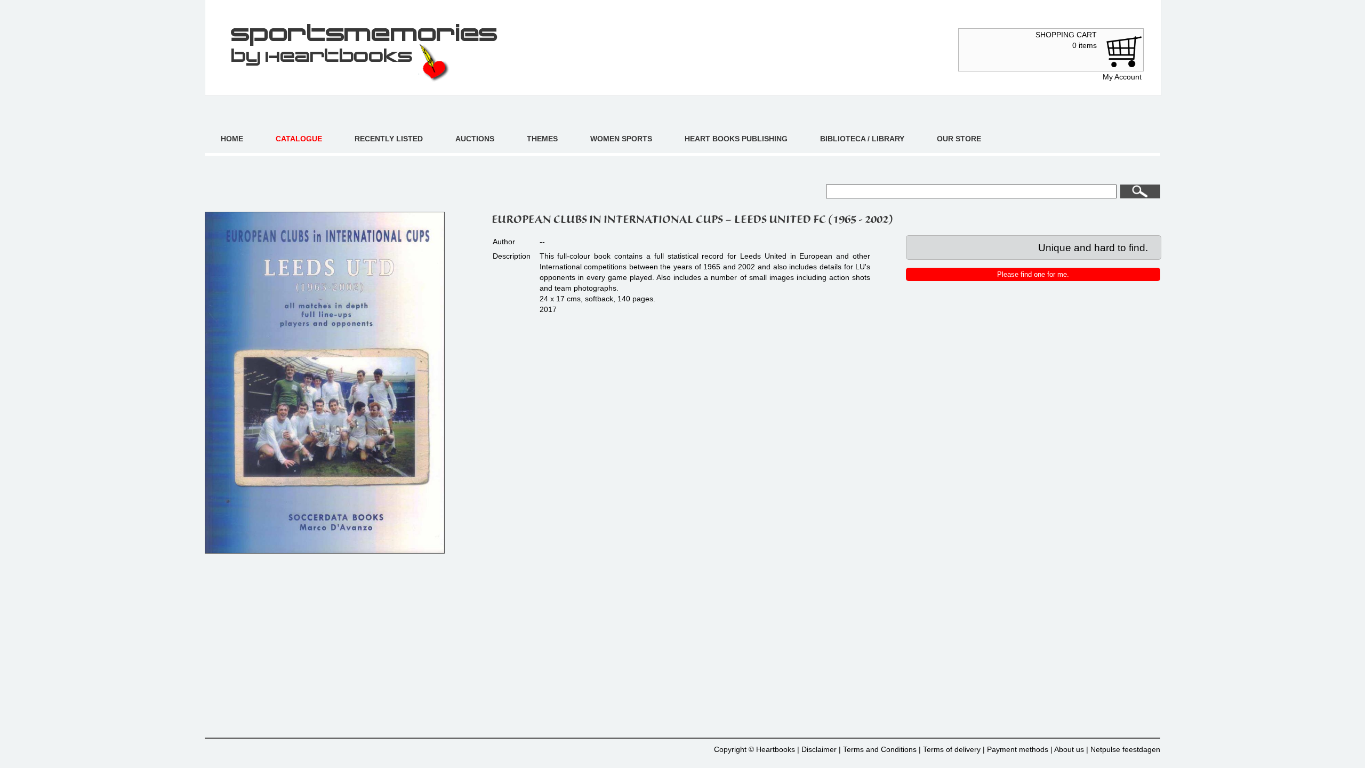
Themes (542, 138)
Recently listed (389, 138)
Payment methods (1017, 749)
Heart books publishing (736, 138)
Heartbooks (775, 749)
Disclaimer (819, 749)
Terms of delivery (952, 749)
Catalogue (299, 138)
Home (232, 138)
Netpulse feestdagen (1125, 749)
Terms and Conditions (880, 749)
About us (1069, 749)
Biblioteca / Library (862, 138)
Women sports (621, 138)
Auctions (474, 138)
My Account (1122, 77)
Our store (959, 138)
